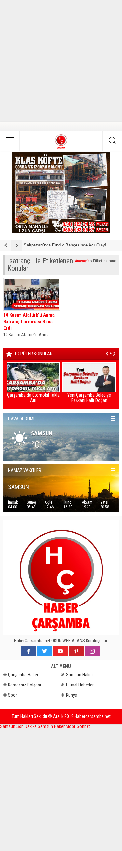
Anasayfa (82, 261)
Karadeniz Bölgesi (24, 684)
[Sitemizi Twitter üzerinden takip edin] (44, 651)
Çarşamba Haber (23, 674)
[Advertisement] (61, 61)
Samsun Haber (79, 674)
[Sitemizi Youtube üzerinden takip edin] (60, 651)
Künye (71, 695)
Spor (12, 695)
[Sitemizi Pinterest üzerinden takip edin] (76, 651)
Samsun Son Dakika (19, 726)
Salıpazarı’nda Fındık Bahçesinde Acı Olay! (65, 245)
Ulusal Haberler (80, 684)
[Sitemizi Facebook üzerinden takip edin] (28, 651)
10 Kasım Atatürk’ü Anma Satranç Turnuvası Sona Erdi (29, 321)
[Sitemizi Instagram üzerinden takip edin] (92, 651)
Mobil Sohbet (78, 726)
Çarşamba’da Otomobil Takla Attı (33, 397)
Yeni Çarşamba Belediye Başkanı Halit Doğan (89, 397)
